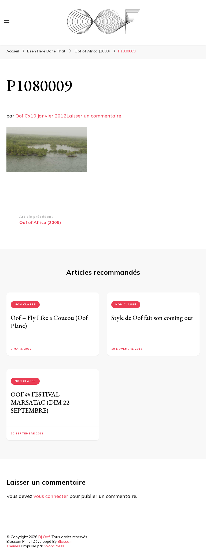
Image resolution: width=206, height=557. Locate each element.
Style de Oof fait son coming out (152, 317)
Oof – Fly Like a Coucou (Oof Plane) (49, 321)
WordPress (54, 546)
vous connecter (51, 496)
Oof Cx (23, 116)
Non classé (25, 304)
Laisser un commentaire (94, 116)
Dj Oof (44, 536)
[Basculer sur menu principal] (6, 22)
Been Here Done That (46, 51)
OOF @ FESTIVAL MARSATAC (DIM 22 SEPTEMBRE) (40, 402)
